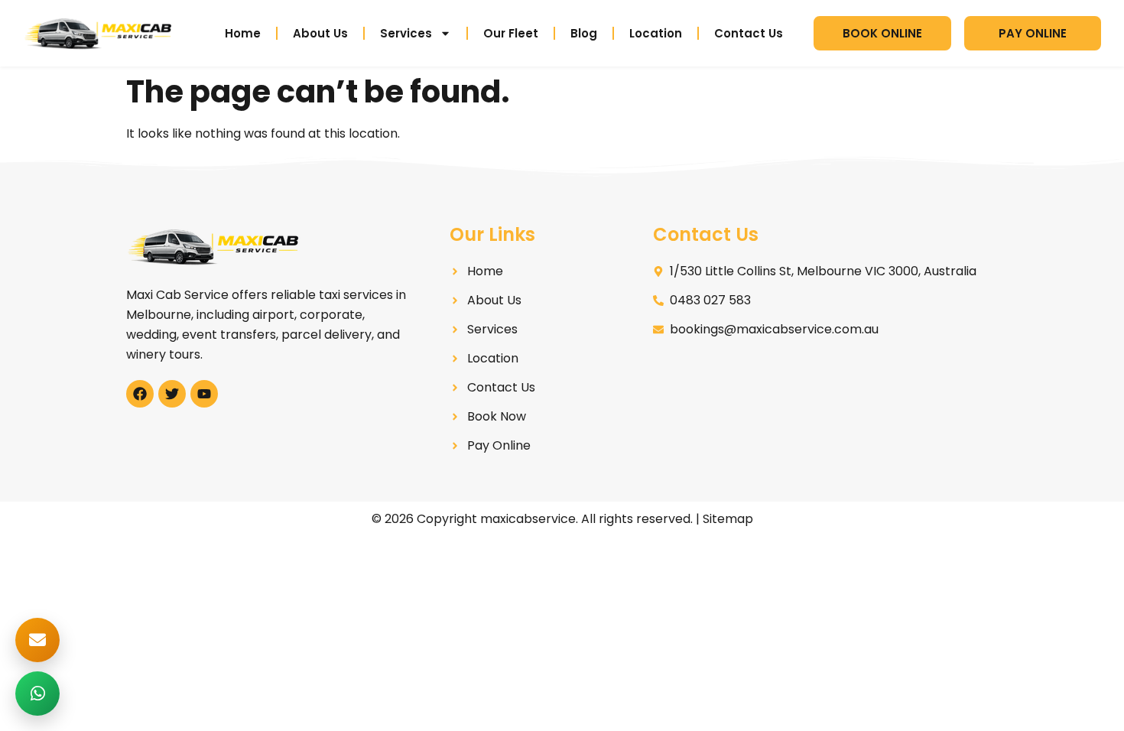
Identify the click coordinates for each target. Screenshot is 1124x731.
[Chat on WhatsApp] (37, 693)
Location (655, 33)
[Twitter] (172, 394)
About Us (320, 33)
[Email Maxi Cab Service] (37, 640)
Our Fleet (510, 33)
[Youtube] (204, 394)
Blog (583, 33)
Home (243, 33)
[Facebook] (140, 394)
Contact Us (748, 33)
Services (406, 33)
